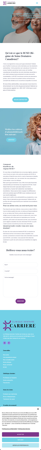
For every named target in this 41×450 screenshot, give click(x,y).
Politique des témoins (24, 429)
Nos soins (6, 355)
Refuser (20, 440)
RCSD (5, 367)
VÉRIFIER (11, 140)
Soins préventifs (8, 380)
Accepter (20, 434)
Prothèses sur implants (10, 377)
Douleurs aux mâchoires (10, 394)
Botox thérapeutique (9, 396)
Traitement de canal (9, 399)
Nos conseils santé (8, 359)
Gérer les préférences (21, 445)
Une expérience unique (9, 357)
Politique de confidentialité (9, 429)
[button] (38, 409)
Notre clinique (7, 362)
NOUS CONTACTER (20, 99)
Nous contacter (7, 364)
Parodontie (6, 382)
